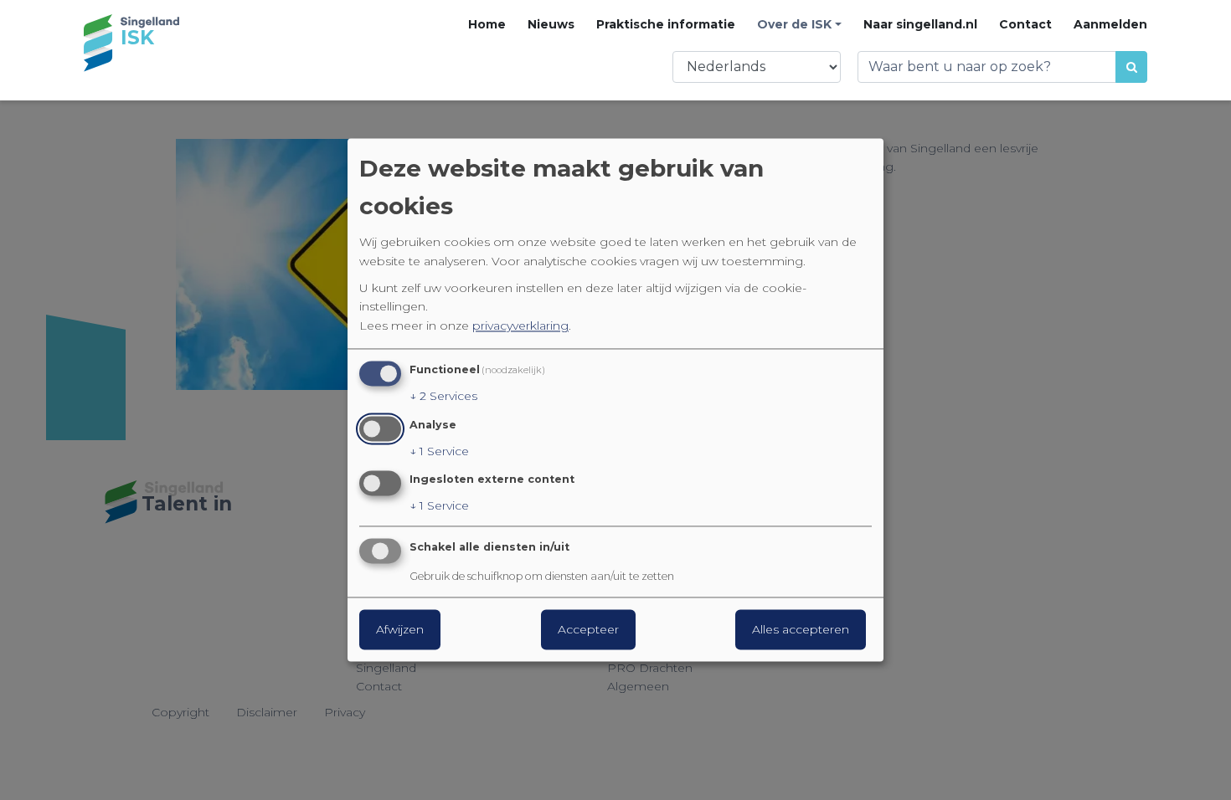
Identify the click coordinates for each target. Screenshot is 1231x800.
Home (487, 24)
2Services (443, 395)
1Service (439, 451)
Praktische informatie (665, 24)
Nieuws (551, 24)
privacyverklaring (520, 325)
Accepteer (588, 630)
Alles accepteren (800, 630)
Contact (1025, 24)
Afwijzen (400, 630)
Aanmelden (1110, 24)
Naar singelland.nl (920, 24)
